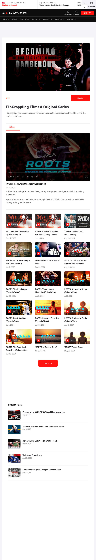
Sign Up (80, 98)
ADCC (8, 98)
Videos (11, 127)
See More (48, 363)
